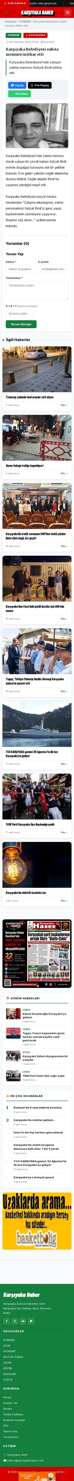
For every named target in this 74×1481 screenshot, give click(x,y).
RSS (5, 1425)
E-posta (43, 261)
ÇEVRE (7, 1362)
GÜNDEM (24, 21)
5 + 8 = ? (21, 306)
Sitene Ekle (10, 1431)
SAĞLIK (8, 1379)
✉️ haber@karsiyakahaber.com (23, 1460)
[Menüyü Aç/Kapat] (68, 12)
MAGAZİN (9, 1374)
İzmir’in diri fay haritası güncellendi (38, 1132)
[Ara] (5, 12)
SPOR (6, 1345)
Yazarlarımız (11, 1437)
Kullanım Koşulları (14, 1420)
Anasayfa (10, 21)
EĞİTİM (7, 1368)
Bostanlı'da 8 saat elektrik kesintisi (38, 1107)
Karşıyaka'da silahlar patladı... (34, 1120)
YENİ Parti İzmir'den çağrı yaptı (44, 1075)
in (23, 1321)
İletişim (7, 1408)
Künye (7, 1397)
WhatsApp (21, 93)
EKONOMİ (9, 1351)
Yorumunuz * (14, 277)
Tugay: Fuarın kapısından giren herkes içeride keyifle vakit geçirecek (44, 1037)
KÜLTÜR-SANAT (13, 1356)
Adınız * (11, 261)
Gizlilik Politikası (13, 1414)
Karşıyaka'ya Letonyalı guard (34, 1177)
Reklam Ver (10, 1403)
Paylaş (19, 85)
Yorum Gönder (21, 324)
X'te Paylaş (42, 85)
